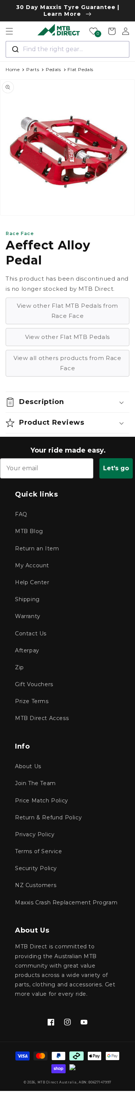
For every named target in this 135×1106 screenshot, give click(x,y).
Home (13, 69)
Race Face (20, 233)
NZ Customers (35, 885)
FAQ (21, 514)
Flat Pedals (80, 69)
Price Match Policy (41, 800)
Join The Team (35, 783)
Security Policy (36, 868)
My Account (32, 565)
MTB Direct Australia (57, 1082)
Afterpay (27, 650)
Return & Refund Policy (48, 817)
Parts (32, 69)
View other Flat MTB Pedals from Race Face (67, 310)
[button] (9, 31)
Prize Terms (32, 701)
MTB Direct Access (42, 718)
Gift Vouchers (34, 684)
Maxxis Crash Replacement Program (66, 902)
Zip (19, 667)
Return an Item (37, 548)
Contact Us (30, 633)
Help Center (32, 582)
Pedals (53, 69)
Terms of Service (38, 851)
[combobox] (67, 49)
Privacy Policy (34, 834)
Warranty (27, 616)
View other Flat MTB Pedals (67, 336)
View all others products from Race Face (67, 363)
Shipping (27, 599)
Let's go (116, 468)
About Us (28, 766)
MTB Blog (29, 531)
